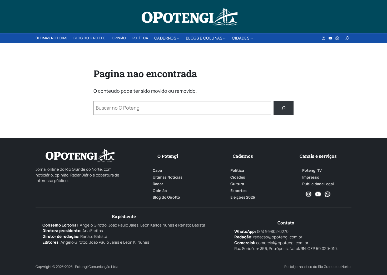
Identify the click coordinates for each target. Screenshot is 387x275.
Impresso (310, 177)
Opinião (160, 190)
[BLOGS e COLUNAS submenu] (224, 38)
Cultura (237, 183)
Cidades (237, 177)
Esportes (238, 190)
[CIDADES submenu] (251, 38)
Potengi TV (312, 170)
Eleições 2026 (242, 197)
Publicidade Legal (318, 183)
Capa (157, 170)
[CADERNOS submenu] (178, 38)
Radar (158, 183)
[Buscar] (284, 108)
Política (237, 170)
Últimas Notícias (167, 177)
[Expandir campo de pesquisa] (347, 38)
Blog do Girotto (166, 197)
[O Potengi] (190, 17)
